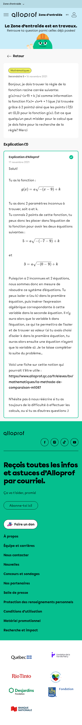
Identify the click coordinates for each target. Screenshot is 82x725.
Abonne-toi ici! (20, 506)
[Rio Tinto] (21, 677)
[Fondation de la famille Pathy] (60, 658)
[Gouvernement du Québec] (21, 658)
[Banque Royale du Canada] (60, 692)
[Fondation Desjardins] (21, 692)
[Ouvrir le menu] (6, 15)
